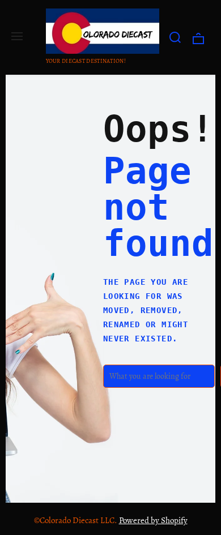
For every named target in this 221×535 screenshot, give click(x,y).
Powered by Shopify (153, 520)
